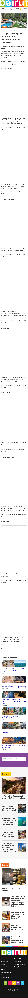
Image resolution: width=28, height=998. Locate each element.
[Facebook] (10, 983)
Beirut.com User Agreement (14, 994)
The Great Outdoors (20, 959)
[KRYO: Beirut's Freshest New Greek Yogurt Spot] (6, 927)
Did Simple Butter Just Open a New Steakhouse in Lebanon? (17, 915)
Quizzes (3, 969)
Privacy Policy (4, 994)
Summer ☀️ (17, 9)
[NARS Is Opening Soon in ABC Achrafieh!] (14, 876)
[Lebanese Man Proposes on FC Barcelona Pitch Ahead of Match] (6, 940)
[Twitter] (5, 983)
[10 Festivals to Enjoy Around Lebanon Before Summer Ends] (14, 785)
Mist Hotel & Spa (8, 521)
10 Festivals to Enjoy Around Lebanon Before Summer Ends (13, 797)
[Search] (24, 759)
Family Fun (17, 967)
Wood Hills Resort (8, 328)
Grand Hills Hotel (8, 135)
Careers (3, 975)
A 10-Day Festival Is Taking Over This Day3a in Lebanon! (9, 808)
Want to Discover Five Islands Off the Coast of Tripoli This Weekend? (9, 821)
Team (25, 994)
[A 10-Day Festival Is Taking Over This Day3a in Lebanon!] (22, 808)
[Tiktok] (14, 983)
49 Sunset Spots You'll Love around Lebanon (13, 731)
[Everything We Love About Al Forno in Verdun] (22, 834)
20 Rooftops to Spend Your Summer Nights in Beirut (13, 746)
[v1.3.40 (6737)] (14, 952)
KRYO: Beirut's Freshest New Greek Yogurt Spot (18, 927)
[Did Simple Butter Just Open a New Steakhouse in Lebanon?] (6, 915)
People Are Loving (9, 657)
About (22, 994)
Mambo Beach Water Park (11, 262)
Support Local (5, 967)
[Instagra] (22, 983)
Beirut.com (6, 30)
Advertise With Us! (6, 977)
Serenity (5, 588)
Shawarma (4, 959)
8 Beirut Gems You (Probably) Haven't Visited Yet (11, 717)
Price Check (17, 961)
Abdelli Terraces (8, 68)
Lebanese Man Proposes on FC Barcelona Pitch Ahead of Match (17, 940)
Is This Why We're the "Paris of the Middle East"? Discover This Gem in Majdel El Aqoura (9, 847)
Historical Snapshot (19, 964)
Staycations (4, 961)
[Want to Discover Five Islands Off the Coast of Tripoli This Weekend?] (22, 821)
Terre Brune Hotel (8, 457)
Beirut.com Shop (6, 972)
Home (3, 9)
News (3, 964)
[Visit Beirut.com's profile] (2, 30)
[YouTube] (18, 983)
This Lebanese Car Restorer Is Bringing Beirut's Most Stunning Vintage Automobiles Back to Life (18, 901)
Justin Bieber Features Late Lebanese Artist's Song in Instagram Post (14, 701)
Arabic (3, 48)
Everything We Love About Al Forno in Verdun (8, 834)
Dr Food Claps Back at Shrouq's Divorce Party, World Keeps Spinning (14, 686)
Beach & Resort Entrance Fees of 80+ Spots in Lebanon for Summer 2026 (13, 670)
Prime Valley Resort (9, 199)
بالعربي (9, 9)
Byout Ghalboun (8, 393)
